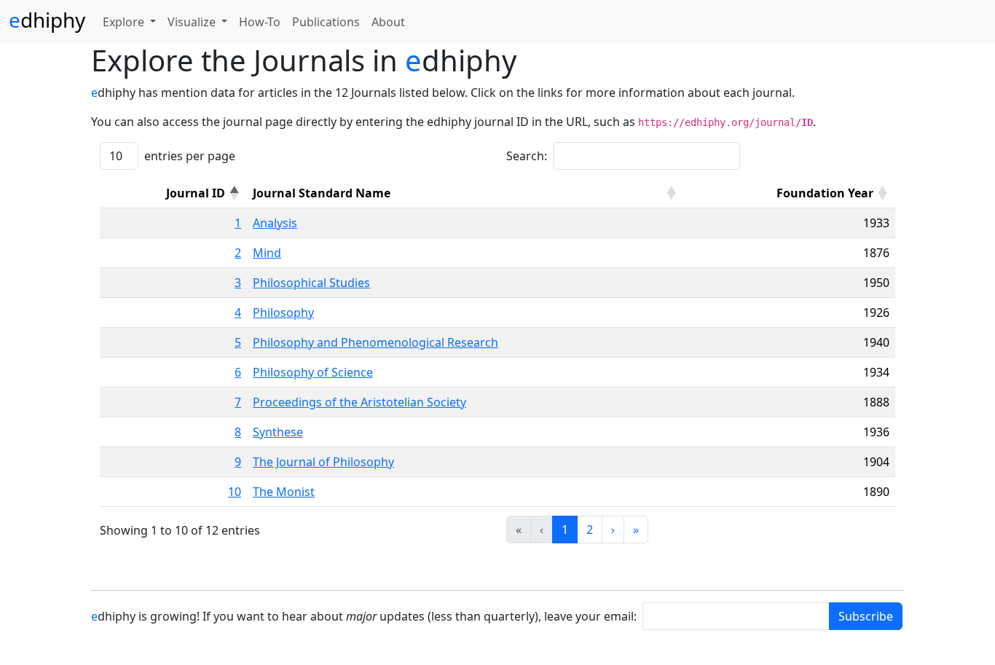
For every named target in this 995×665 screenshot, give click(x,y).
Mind (267, 253)
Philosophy (283, 312)
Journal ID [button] (195, 193)
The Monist (284, 492)
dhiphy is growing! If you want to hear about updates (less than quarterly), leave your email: (364, 616)
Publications (326, 22)
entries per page (189, 156)
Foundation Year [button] (824, 193)
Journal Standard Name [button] (321, 193)
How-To (259, 22)
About (388, 22)
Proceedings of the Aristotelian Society (359, 402)
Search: (526, 156)
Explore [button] (125, 22)
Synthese (278, 432)
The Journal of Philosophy (323, 462)
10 (234, 492)
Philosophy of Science (313, 372)
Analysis (275, 223)
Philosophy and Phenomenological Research (375, 342)
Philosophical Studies (311, 283)
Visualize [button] (193, 22)
